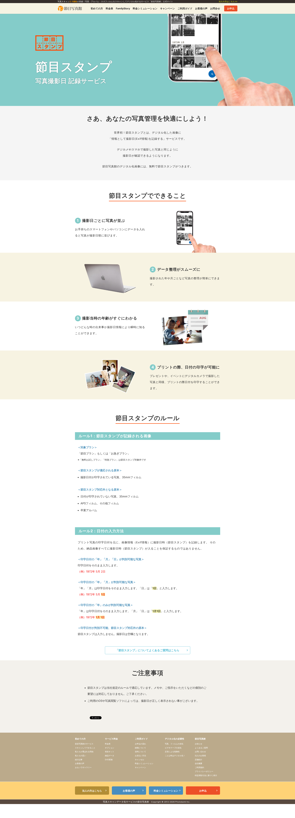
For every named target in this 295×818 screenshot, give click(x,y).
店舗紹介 (198, 759)
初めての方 (97, 8)
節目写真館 (200, 738)
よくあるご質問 (201, 748)
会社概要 (198, 763)
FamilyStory (123, 8)
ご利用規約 (199, 767)
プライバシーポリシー (204, 771)
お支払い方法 (140, 755)
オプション (109, 748)
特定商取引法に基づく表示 (206, 775)
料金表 (109, 8)
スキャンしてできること (85, 748)
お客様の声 (201, 8)
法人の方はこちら (227, 1)
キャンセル (139, 759)
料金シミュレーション (145, 8)
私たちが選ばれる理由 (84, 751)
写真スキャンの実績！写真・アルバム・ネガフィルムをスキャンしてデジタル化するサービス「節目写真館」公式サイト (115, 1)
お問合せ (215, 8)
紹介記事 (78, 759)
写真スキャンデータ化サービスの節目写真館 (126, 801)
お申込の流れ (140, 744)
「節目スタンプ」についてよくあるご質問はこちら (147, 650)
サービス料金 (111, 738)
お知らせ (198, 744)
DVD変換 (109, 759)
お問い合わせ (200, 751)
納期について (140, 748)
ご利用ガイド (185, 8)
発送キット (109, 751)
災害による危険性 (172, 751)
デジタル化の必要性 (174, 738)
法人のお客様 (200, 755)
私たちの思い (80, 755)
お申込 (230, 8)
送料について (140, 751)
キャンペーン (167, 8)
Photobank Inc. (182, 802)
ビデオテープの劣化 (173, 748)
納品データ (109, 755)
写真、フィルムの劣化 (174, 744)
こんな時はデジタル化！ (175, 755)
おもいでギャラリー (83, 767)
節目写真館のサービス (84, 744)
